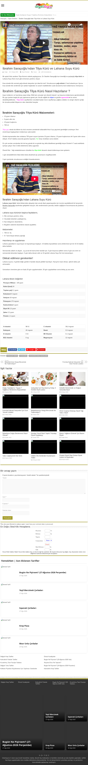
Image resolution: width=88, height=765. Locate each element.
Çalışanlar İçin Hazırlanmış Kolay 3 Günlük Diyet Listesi (43, 389)
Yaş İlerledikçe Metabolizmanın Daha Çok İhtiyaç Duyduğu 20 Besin (36, 15)
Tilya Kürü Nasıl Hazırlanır (38, 355)
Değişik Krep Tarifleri (6, 656)
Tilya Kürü (23, 355)
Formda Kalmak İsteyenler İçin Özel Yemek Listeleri (73, 362)
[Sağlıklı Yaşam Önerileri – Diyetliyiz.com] (44, 5)
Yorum (35, 72)
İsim (4, 497)
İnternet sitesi (7, 510)
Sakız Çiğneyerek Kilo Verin (12, 456)
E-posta (5, 503)
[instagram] (48, 755)
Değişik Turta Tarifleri (7, 665)
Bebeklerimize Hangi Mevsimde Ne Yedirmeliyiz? (15, 362)
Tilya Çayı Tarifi (12, 355)
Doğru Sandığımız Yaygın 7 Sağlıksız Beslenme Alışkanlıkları (14, 389)
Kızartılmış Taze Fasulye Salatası (11, 662)
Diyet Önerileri (12, 18)
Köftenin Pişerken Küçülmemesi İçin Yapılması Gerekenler (18, 668)
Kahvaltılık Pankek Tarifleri (8, 659)
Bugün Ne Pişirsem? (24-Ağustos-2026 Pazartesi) (59, 665)
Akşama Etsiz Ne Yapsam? (52, 662)
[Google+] (42, 755)
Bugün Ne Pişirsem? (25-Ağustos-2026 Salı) (57, 659)
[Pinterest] (46, 755)
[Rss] (39, 755)
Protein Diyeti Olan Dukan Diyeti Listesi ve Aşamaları (70, 456)
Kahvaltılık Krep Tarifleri (51, 668)
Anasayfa (3, 18)
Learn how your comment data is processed (39, 524)
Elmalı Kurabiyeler (49, 656)
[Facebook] (44, 755)
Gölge (6, 72)
